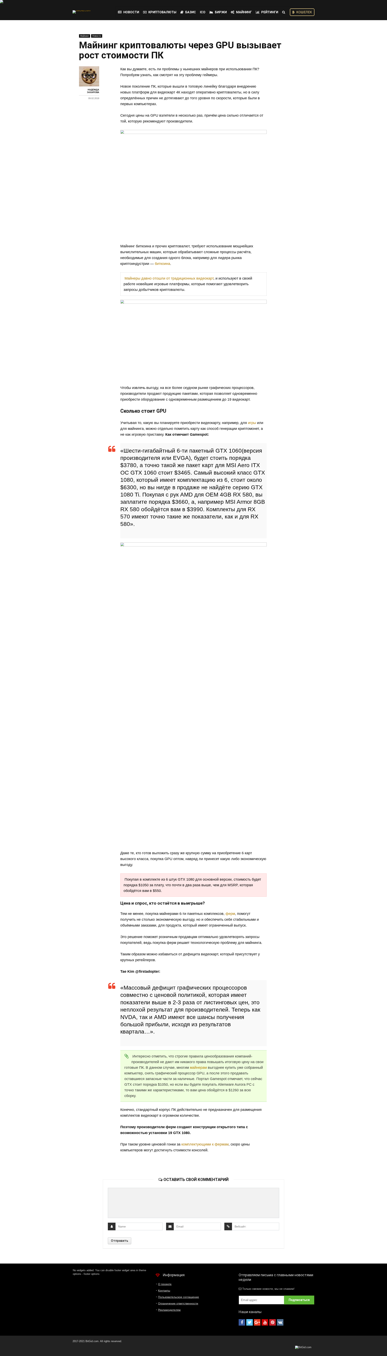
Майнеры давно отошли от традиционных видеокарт (169, 278)
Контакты (164, 1290)
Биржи (220, 12)
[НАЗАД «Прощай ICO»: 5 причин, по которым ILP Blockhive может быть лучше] (4, 1346)
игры (252, 423)
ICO (202, 12)
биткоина (162, 264)
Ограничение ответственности (178, 1303)
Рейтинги (269, 12)
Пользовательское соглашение (178, 1297)
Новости (131, 12)
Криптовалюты (162, 12)
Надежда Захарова (93, 90)
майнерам (198, 1068)
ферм (230, 914)
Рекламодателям (169, 1309)
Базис (190, 12)
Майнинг (243, 12)
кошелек (303, 12)
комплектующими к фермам (205, 1144)
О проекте (165, 1284)
